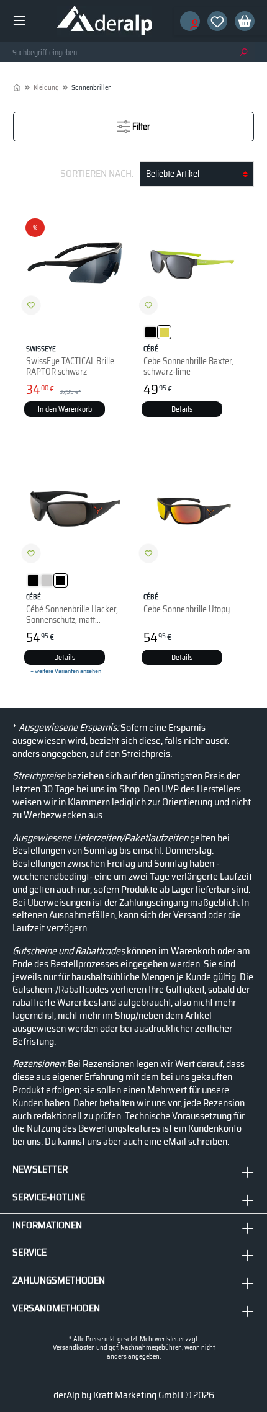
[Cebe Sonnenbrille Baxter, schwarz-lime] (192, 262)
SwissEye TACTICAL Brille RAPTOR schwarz (70, 360)
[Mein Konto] (186, 21)
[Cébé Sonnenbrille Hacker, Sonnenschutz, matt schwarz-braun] (75, 510)
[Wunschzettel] (213, 21)
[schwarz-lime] (164, 332)
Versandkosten (74, 1348)
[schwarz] (150, 332)
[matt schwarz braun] (60, 580)
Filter (140, 126)
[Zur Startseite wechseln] (104, 21)
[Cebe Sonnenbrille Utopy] (192, 510)
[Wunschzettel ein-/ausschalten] (31, 305)
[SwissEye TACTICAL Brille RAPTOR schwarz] (75, 262)
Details (181, 409)
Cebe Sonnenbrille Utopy (186, 604)
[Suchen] (243, 52)
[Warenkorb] (241, 21)
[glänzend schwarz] (33, 580)
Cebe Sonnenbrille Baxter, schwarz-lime (188, 360)
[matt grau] (47, 580)
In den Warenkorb (65, 409)
